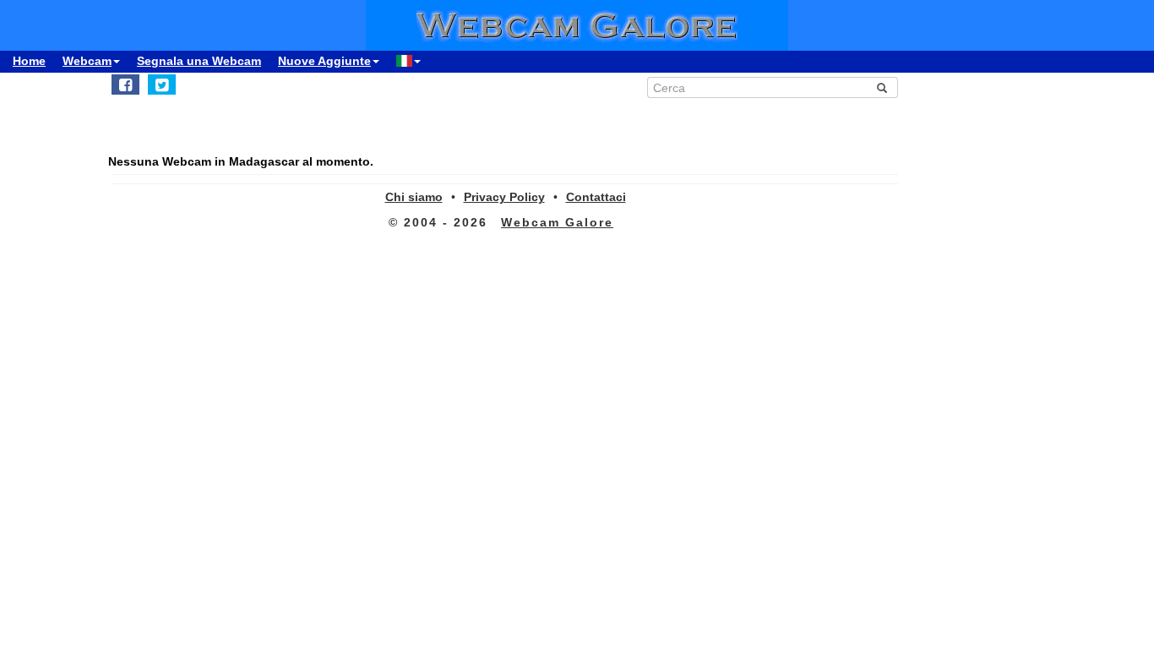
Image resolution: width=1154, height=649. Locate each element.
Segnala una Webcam (199, 61)
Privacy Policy (504, 197)
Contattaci (596, 197)
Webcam (87, 61)
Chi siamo (414, 197)
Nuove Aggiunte (324, 61)
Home (29, 61)
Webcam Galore (557, 222)
